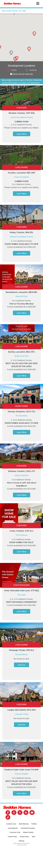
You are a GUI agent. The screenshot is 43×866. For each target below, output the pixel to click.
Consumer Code (15, 832)
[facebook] (7, 813)
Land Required (13, 828)
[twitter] (19, 813)
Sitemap (21, 841)
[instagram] (13, 813)
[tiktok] (7, 818)
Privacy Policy (24, 836)
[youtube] (32, 813)
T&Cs (33, 836)
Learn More (21, 134)
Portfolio (34, 824)
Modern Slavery (28, 832)
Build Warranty (24, 824)
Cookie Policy (12, 836)
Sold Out (21, 664)
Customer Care (11, 824)
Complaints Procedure (28, 828)
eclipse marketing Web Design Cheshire (21, 843)
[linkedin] (25, 813)
